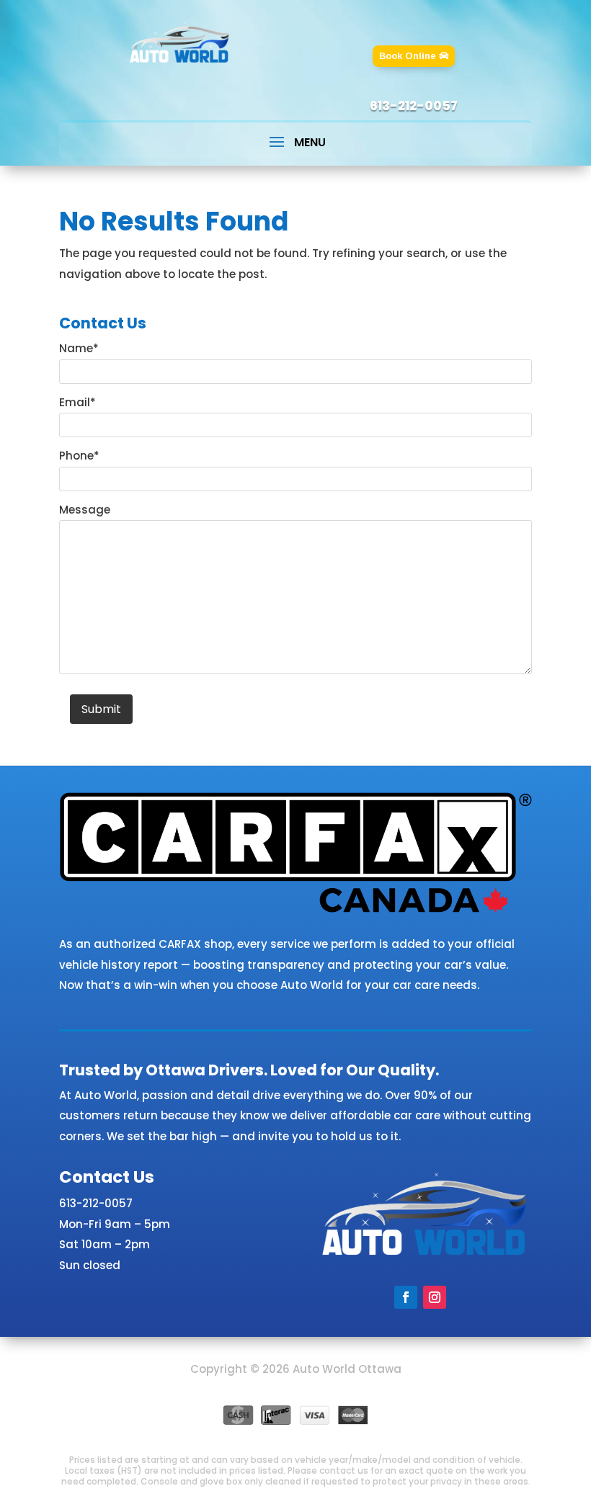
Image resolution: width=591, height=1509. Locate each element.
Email (77, 402)
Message (84, 509)
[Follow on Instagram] (434, 1297)
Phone (79, 455)
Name (79, 348)
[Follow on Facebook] (405, 1297)
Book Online (407, 55)
